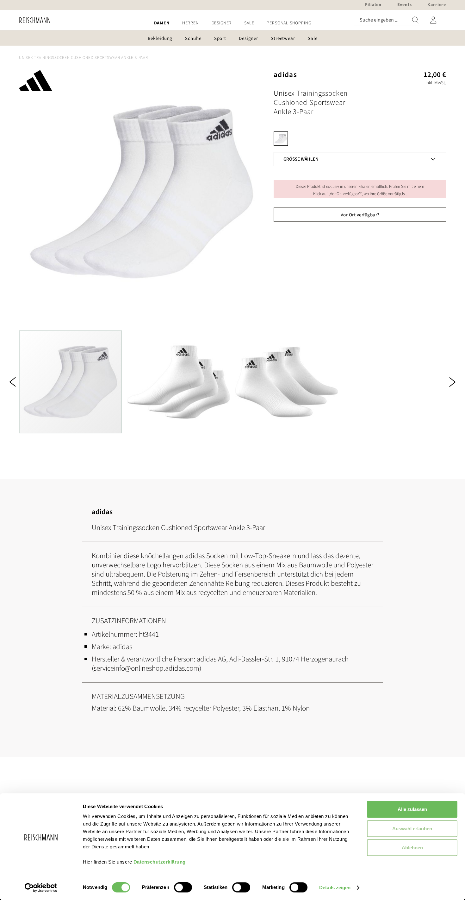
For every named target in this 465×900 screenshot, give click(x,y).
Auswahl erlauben (412, 828)
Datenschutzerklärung (159, 862)
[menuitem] (162, 23)
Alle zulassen (412, 809)
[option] (281, 138)
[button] (12, 382)
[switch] (183, 888)
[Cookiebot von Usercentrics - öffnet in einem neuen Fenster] (41, 887)
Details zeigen (334, 887)
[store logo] (32, 20)
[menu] (232, 23)
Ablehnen (412, 847)
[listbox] (360, 140)
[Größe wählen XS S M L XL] (360, 148)
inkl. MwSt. (435, 83)
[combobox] (387, 20)
